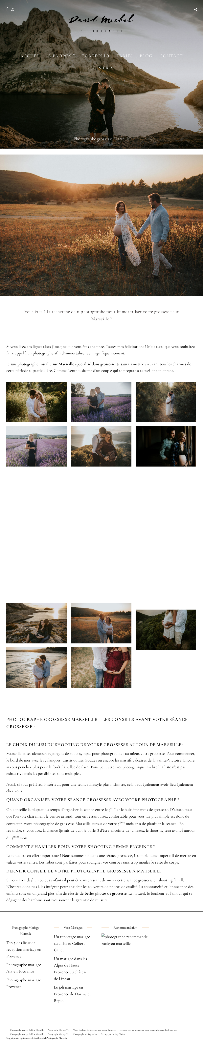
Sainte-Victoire (168, 760)
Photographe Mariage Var (58, 1030)
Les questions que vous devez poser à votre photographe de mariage (148, 1030)
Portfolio (95, 55)
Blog (146, 55)
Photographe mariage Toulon (113, 1034)
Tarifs (124, 55)
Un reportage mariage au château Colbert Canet (72, 943)
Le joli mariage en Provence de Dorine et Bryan (72, 994)
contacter (14, 823)
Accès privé (101, 68)
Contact (171, 55)
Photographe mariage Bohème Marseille (27, 1030)
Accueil (30, 55)
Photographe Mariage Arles (85, 1034)
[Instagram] (12, 9)
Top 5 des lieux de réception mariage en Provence (23, 949)
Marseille (13, 753)
